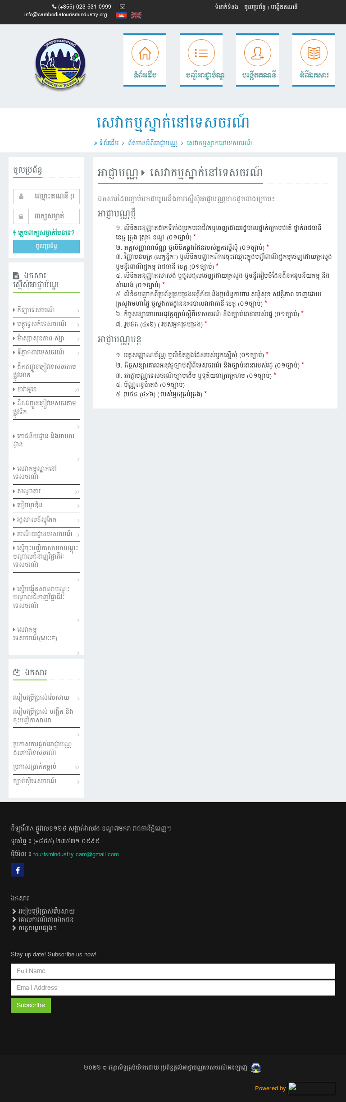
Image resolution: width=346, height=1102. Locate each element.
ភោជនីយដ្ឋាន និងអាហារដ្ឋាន (43, 440)
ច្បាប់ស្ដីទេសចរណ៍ (35, 781)
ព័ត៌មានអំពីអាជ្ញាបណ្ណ (153, 143)
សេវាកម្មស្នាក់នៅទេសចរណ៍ (35, 473)
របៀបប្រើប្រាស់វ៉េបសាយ (41, 698)
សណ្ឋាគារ (28, 491)
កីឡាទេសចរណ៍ (35, 310)
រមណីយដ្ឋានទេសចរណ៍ (44, 534)
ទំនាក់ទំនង (226, 7)
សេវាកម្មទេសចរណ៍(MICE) (35, 634)
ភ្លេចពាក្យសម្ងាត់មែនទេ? (45, 233)
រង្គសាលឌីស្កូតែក (36, 519)
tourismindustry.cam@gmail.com (75, 854)
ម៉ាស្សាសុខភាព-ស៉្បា (39, 338)
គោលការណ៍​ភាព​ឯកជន (45, 919)
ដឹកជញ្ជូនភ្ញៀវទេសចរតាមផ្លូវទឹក (44, 408)
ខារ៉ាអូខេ (26, 389)
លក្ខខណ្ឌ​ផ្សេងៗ (37, 928)
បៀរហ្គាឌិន (29, 505)
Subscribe (31, 1005)
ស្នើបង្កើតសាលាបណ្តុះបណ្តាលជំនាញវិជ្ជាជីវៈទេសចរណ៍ (41, 597)
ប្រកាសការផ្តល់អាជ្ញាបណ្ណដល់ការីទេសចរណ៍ (42, 748)
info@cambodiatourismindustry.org (65, 14)
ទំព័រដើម (109, 143)
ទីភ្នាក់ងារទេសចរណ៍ (39, 352)
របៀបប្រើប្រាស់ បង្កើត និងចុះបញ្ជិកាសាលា (43, 716)
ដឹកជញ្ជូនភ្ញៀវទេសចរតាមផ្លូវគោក (44, 371)
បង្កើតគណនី (284, 7)
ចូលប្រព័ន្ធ (255, 7)
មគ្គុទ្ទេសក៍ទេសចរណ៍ (41, 324)
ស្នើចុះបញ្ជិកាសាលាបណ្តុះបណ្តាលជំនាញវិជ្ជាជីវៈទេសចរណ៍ (45, 556)
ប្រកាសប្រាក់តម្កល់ (34, 767)
